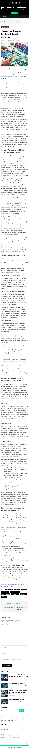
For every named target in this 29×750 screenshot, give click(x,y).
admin (3, 40)
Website (4, 653)
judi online (24, 589)
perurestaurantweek (14, 7)
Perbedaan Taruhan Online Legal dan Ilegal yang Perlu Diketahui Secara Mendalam (18, 692)
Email (4, 647)
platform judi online (6, 594)
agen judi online (9, 589)
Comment (5, 625)
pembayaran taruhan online (18, 75)
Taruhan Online (5, 27)
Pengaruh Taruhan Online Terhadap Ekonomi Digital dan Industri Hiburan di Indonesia (18, 676)
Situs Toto (3, 742)
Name (4, 642)
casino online (17, 589)
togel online (4, 596)
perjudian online (5, 591)
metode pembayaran (19, 516)
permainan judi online (15, 591)
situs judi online (15, 594)
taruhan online (23, 594)
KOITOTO (19, 747)
